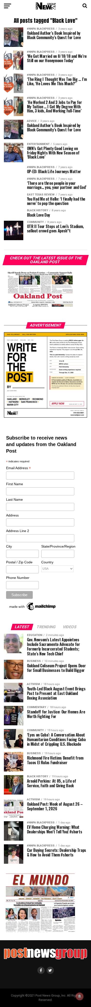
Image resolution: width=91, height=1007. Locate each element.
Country (47, 562)
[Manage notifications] (79, 996)
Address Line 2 (17, 531)
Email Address (18, 468)
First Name (14, 484)
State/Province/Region (57, 546)
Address (12, 515)
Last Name (14, 499)
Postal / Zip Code (19, 562)
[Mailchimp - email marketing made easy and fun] (32, 610)
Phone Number (17, 578)
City (9, 546)
